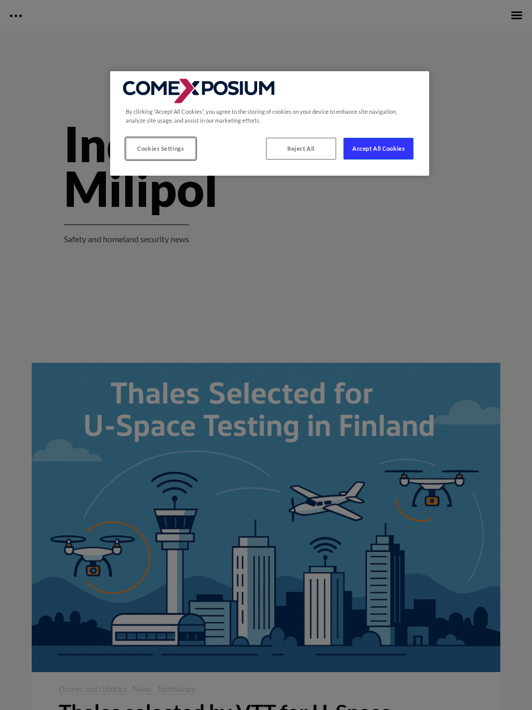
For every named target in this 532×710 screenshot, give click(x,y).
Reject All (301, 148)
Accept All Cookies (378, 148)
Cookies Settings (160, 148)
